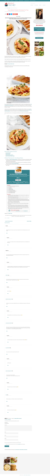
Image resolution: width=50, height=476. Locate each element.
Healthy (13, 11)
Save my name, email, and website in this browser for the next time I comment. (13, 442)
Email (5, 435)
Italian (15, 11)
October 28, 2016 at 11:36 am (9, 406)
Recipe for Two (21, 11)
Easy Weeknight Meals (10, 11)
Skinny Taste (10, 213)
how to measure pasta (15, 163)
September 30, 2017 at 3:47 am (8, 251)
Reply (8, 269)
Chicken (7, 11)
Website (5, 438)
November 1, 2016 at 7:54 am (9, 336)
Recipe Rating (6, 422)
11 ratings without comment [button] (17, 418)
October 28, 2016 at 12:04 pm (9, 383)
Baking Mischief (10, 4)
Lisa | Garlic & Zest (8, 347)
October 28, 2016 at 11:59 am (8, 348)
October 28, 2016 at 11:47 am (8, 371)
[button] (17, 177)
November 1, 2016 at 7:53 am (9, 359)
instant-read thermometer (13, 159)
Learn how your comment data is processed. (21, 449)
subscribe (19, 444)
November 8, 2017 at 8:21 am (8, 226)
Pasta (19, 11)
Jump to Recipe (18, 16)
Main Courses (17, 11)
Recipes (24, 11)
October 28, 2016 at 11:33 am (8, 395)
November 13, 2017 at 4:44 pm (9, 238)
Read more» (41, 23)
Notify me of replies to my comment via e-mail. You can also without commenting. (15, 444)
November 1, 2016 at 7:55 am (9, 311)
